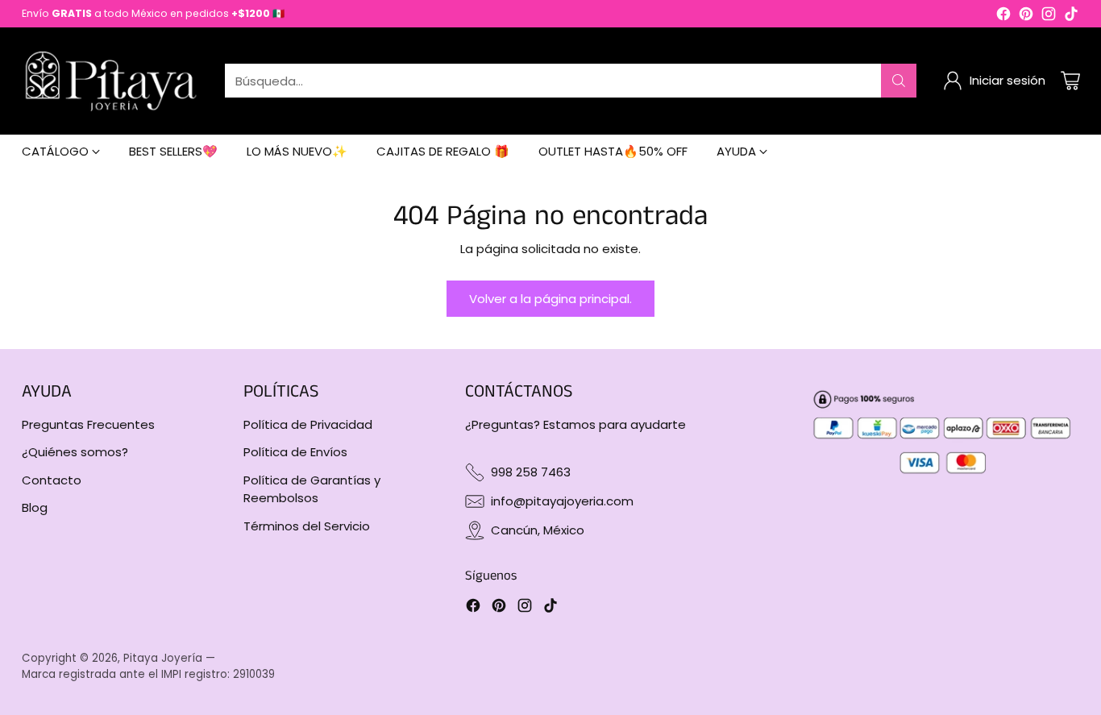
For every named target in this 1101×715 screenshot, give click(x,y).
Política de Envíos (295, 451)
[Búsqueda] (898, 81)
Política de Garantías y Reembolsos (311, 489)
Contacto (51, 480)
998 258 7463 (531, 472)
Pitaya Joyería (162, 658)
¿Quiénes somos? (75, 451)
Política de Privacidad (307, 424)
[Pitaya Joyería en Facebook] (1003, 16)
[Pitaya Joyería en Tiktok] (1071, 16)
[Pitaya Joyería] (110, 81)
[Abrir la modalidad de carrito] (1070, 80)
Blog (35, 507)
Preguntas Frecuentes (88, 424)
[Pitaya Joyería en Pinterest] (1026, 16)
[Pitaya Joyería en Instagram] (1049, 16)
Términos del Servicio (306, 526)
